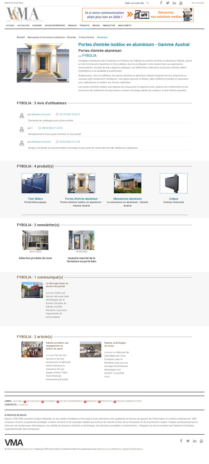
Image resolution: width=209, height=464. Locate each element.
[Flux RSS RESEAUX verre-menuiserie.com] (85, 401)
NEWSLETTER (134, 401)
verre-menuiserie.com (22, 449)
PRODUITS (106, 401)
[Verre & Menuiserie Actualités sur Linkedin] (174, 3)
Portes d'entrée (86, 37)
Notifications (137, 449)
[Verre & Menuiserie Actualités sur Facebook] (161, 3)
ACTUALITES (33, 401)
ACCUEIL (17, 401)
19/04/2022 (81, 251)
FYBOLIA (89, 55)
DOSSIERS (49, 401)
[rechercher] (147, 2)
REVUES (121, 401)
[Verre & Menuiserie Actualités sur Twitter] (168, 3)
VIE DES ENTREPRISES (71, 401)
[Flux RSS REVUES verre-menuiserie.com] (115, 401)
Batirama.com (104, 449)
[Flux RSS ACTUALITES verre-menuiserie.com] (25, 401)
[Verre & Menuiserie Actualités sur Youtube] (181, 3)
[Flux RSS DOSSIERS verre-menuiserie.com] (42, 401)
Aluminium (102, 37)
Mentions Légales (120, 449)
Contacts (23, 404)
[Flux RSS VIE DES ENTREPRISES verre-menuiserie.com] (58, 401)
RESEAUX (92, 401)
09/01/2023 (35, 251)
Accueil (21, 37)
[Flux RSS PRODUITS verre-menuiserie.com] (99, 401)
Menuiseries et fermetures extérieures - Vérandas (52, 37)
